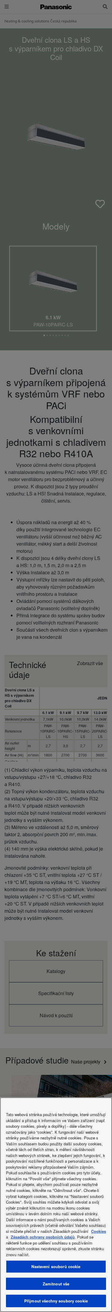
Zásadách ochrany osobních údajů (43, 1237)
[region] (56, 1204)
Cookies (98, 1231)
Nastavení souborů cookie (55, 1266)
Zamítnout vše (56, 1284)
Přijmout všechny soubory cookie (56, 1301)
